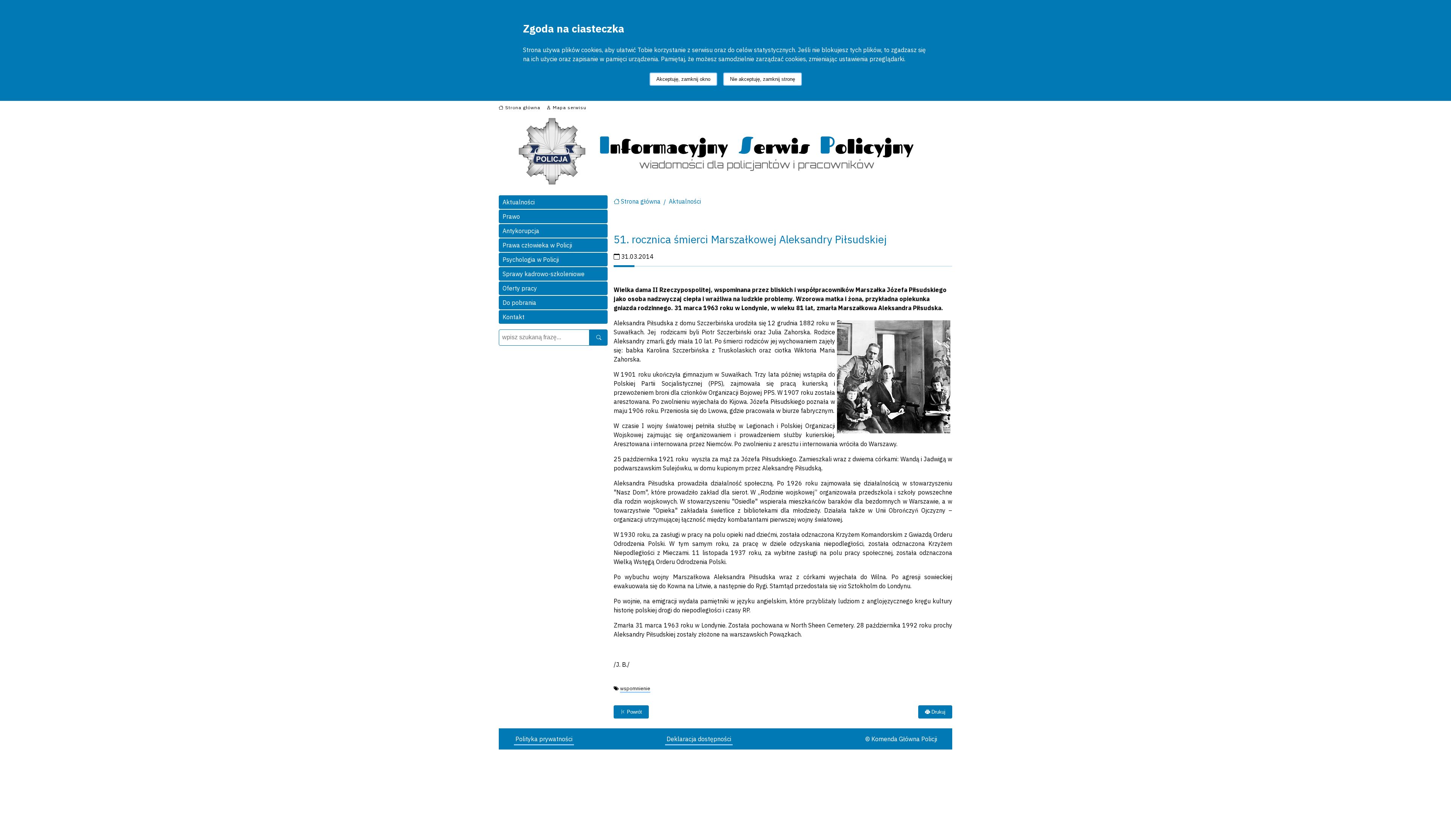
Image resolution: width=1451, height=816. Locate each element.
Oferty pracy (520, 288)
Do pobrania (519, 302)
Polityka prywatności (543, 739)
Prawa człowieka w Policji (537, 245)
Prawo (511, 216)
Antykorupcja (521, 231)
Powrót (633, 712)
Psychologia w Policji (531, 259)
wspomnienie (635, 688)
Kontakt (513, 317)
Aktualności (519, 202)
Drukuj (937, 712)
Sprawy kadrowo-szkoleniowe (544, 274)
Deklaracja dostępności (699, 739)
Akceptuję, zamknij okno (683, 79)
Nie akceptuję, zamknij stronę (762, 79)
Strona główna (641, 201)
